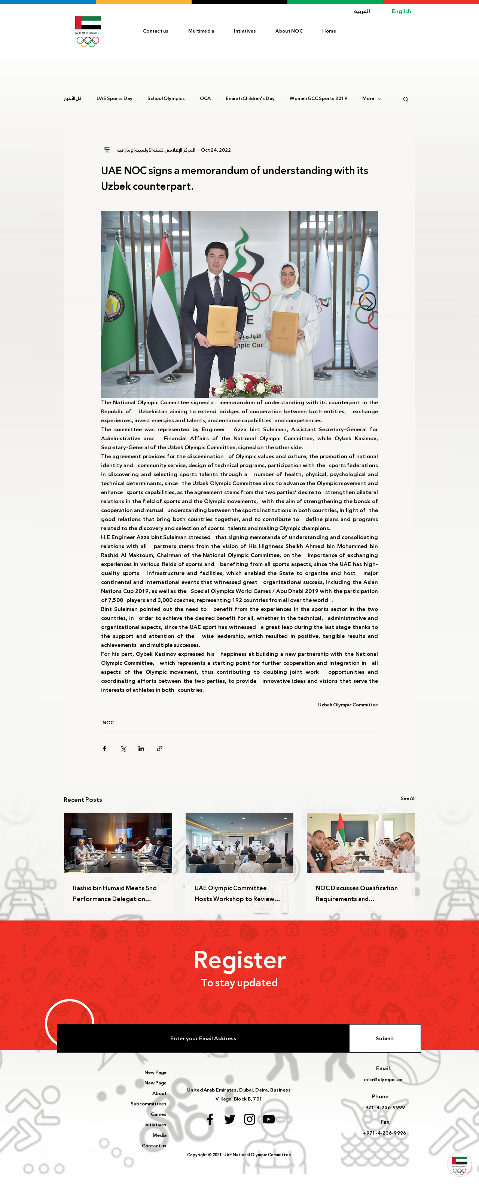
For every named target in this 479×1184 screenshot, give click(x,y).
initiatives (155, 1125)
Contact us (154, 1146)
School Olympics (166, 99)
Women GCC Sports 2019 (318, 99)
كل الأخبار (73, 99)
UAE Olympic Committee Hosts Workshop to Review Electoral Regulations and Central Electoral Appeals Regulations (234, 893)
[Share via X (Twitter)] (122, 748)
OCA (205, 99)
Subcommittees (149, 1104)
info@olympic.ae (383, 1079)
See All (408, 799)
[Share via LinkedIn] (141, 748)
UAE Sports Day (114, 99)
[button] (289, 31)
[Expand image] (239, 304)
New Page (155, 1072)
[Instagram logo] (249, 1119)
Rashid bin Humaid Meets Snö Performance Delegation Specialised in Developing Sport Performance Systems (115, 893)
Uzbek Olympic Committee (348, 705)
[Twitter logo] (229, 1119)
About (159, 1093)
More (368, 99)
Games (159, 1114)
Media (160, 1135)
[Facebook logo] (209, 1119)
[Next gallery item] (369, 304)
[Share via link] (159, 748)
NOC (108, 723)
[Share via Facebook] (104, 748)
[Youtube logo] (268, 1119)
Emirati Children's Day (250, 99)
